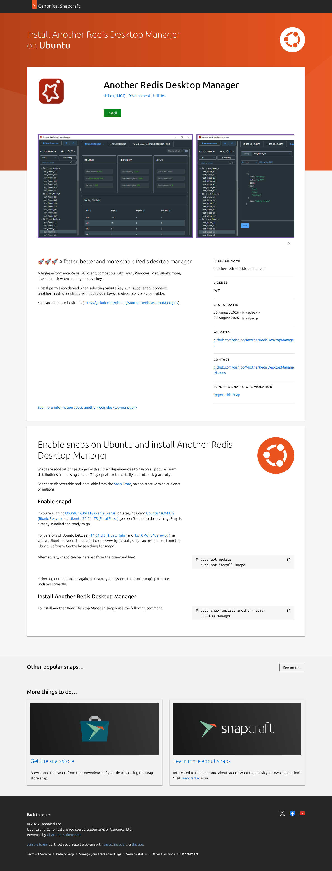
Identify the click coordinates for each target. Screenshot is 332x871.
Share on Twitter (282, 813)
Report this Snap (227, 395)
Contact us (189, 854)
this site (137, 844)
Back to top (37, 815)
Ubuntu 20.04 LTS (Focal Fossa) (94, 518)
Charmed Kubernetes (64, 835)
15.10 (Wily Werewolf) (152, 535)
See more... (292, 668)
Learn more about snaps (202, 761)
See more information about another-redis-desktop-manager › (87, 407)
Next (288, 243)
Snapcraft (120, 844)
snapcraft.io (190, 778)
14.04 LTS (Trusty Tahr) (108, 535)
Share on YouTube (302, 813)
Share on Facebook (292, 813)
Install (112, 113)
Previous (276, 243)
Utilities (159, 96)
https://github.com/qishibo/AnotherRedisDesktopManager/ (131, 303)
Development (139, 96)
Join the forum (37, 844)
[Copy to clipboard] (288, 560)
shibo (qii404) (115, 96)
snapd (108, 844)
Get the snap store (52, 761)
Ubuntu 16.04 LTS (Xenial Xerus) (91, 513)
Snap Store (122, 484)
